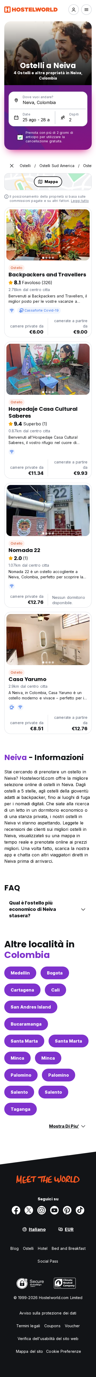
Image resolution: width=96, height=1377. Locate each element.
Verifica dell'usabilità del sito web (48, 1338)
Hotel (42, 1248)
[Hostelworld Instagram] (41, 1210)
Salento (19, 1092)
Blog (14, 1248)
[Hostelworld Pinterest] (67, 1210)
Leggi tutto (80, 201)
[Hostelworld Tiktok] (80, 1210)
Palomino (21, 1075)
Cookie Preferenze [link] (63, 1351)
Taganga (20, 1109)
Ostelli (28, 1248)
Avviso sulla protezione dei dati (47, 1313)
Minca (17, 1058)
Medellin (20, 973)
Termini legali (28, 1326)
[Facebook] (16, 1210)
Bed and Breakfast (69, 1248)
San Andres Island (31, 1007)
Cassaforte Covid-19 (42, 310)
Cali (55, 990)
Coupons (52, 1326)
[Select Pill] (73, 9)
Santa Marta (24, 1041)
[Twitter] (29, 1210)
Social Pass (48, 1261)
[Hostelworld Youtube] (54, 1210)
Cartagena (22, 990)
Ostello (16, 268)
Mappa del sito (29, 1351)
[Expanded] (11, 165)
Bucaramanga (26, 1024)
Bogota (55, 973)
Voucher (72, 1326)
